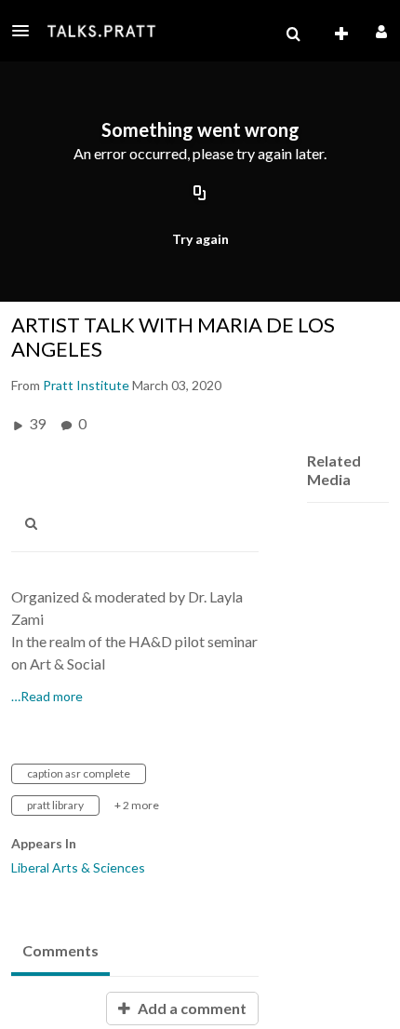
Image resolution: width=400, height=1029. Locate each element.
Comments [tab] (60, 950)
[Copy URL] (200, 194)
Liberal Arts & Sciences (78, 867)
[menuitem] (293, 34)
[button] (26, 31)
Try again (200, 239)
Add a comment (191, 1008)
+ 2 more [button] (136, 805)
